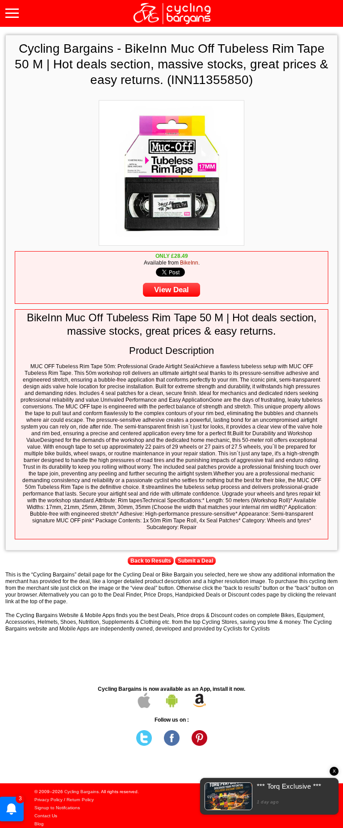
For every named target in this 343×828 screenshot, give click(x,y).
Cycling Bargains (81, 791)
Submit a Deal (195, 561)
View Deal (171, 290)
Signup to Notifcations (57, 807)
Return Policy (80, 799)
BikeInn (189, 263)
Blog (39, 823)
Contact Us (45, 815)
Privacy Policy (48, 799)
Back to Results (150, 561)
